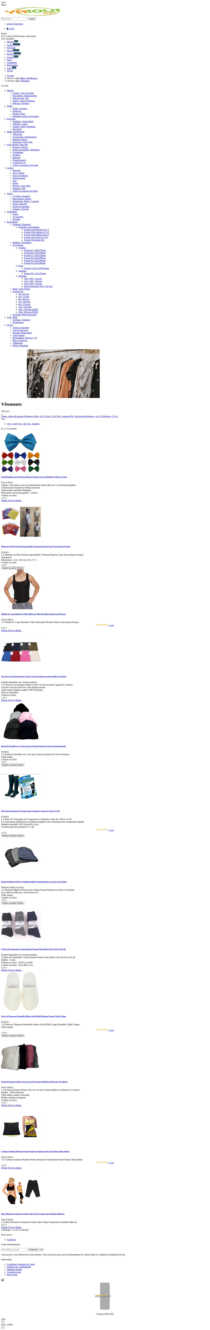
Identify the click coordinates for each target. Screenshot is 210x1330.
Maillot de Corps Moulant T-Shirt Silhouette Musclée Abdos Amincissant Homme (33, 614)
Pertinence (29, 416)
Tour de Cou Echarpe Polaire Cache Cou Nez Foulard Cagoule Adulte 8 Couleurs (33, 676)
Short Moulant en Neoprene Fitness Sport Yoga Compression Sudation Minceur (33, 1214)
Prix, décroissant (77, 416)
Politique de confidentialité (19, 1267)
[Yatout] (33, 16)
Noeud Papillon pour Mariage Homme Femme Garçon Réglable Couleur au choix (34, 477)
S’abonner (33, 1250)
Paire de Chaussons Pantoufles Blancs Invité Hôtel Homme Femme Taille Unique (33, 1016)
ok (41, 1250)
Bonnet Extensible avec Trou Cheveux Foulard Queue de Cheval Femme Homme (33, 746)
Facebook (11, 1239)
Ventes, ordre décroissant (12, 416)
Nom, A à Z (39, 416)
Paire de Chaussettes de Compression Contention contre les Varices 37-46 (30, 811)
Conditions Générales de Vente (21, 1264)
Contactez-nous (14, 1272)
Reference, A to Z (93, 416)
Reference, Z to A (110, 416)
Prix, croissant (63, 416)
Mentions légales (14, 1269)
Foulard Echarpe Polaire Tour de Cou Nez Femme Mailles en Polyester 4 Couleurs (34, 1082)
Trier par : (5, 411)
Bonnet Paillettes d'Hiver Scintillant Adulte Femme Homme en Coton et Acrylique (34, 882)
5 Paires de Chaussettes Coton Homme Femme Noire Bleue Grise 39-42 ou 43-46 (33, 949)
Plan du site (12, 1274)
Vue (3, 419)
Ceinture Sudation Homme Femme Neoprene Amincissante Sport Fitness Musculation (35, 1151)
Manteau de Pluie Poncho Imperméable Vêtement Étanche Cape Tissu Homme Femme (35, 546)
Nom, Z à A (51, 416)
